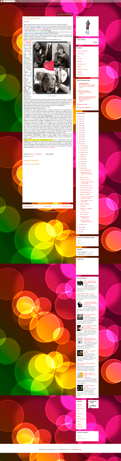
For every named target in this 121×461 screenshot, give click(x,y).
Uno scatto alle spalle (85, 170)
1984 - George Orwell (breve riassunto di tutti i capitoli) (90, 283)
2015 (80, 141)
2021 (80, 128)
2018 (80, 134)
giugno (82, 159)
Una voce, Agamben (84, 107)
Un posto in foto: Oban (86, 185)
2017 (80, 137)
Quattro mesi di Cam (85, 190)
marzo (82, 165)
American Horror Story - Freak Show (90, 315)
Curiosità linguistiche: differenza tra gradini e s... (86, 174)
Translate (90, 254)
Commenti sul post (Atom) (50, 211)
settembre (83, 152)
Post (80, 241)
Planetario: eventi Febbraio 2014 (84, 217)
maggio (82, 161)
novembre (83, 148)
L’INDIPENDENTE (83, 83)
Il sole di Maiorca (84, 212)
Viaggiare (79, 72)
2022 (80, 125)
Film (78, 56)
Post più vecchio (67, 206)
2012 (80, 229)
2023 (80, 123)
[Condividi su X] (49, 154)
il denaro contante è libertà (85, 92)
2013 (80, 227)
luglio (81, 157)
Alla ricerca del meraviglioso (42, 6)
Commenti (82, 243)
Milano (79, 416)
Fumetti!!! (79, 59)
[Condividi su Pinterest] (52, 154)
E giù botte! (83, 206)
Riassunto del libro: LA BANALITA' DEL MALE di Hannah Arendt (90, 340)
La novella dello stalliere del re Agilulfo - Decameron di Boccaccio (90, 327)
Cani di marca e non (85, 179)
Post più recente (28, 206)
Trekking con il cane (82, 69)
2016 (80, 139)
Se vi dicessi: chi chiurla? (86, 187)
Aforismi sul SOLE (84, 204)
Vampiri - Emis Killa (85, 194)
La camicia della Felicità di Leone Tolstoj (87, 182)
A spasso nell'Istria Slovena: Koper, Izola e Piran (90, 374)
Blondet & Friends (84, 91)
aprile (82, 163)
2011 (80, 231)
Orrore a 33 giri (83, 104)
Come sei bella (84, 214)
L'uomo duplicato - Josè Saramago (86, 201)
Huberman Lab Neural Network (87, 97)
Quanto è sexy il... (84, 177)
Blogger (80, 449)
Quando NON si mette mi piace (85, 293)
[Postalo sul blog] (48, 154)
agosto (82, 154)
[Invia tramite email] (46, 154)
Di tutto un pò (80, 53)
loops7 (69, 449)
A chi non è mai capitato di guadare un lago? (87, 197)
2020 (80, 130)
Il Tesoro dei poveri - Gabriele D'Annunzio (86, 221)
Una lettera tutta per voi (86, 192)
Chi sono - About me (82, 51)
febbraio (82, 168)
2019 (80, 132)
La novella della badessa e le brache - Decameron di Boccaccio (90, 303)
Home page (47, 206)
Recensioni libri (81, 64)
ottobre (82, 150)
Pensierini (31, 156)
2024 (80, 121)
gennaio (82, 224)
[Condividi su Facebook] (51, 154)
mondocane (80, 74)
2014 (80, 143)
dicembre (83, 145)
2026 (80, 116)
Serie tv (79, 66)
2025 (80, 119)
